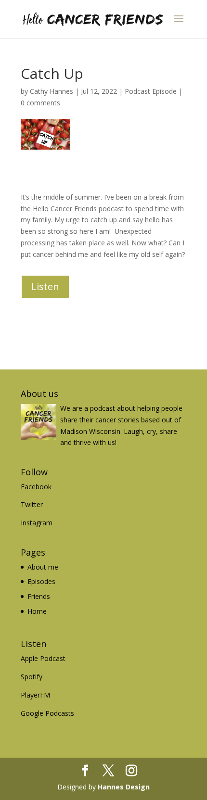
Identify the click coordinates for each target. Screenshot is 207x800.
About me (42, 566)
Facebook (36, 486)
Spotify (31, 676)
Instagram (36, 522)
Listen (45, 286)
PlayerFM (35, 694)
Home (37, 611)
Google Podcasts (47, 713)
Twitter (32, 504)
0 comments (40, 102)
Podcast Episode (151, 91)
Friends (38, 596)
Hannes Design (124, 786)
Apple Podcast (43, 658)
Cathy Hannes (51, 91)
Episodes (41, 581)
